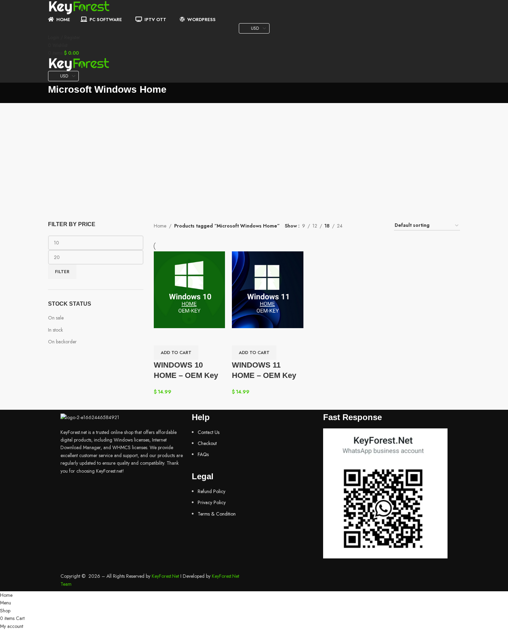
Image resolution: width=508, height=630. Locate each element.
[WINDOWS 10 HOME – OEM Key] (189, 289)
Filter (62, 271)
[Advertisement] (254, 154)
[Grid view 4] (380, 225)
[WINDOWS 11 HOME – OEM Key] (267, 289)
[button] (176, 352)
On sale (56, 317)
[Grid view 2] (358, 225)
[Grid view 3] (369, 225)
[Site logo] (79, 7)
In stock (55, 329)
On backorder (62, 341)
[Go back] (39, 93)
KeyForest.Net (165, 576)
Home (160, 225)
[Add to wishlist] (162, 336)
